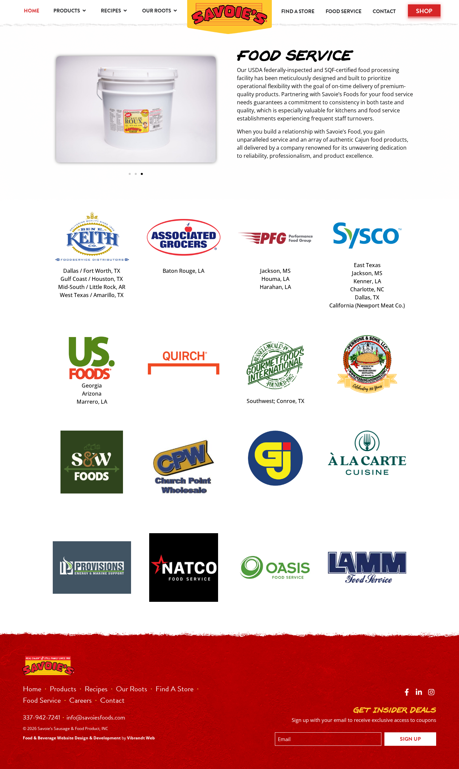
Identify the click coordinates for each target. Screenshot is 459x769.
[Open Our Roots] (175, 11)
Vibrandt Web (141, 738)
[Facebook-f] (407, 692)
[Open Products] (84, 11)
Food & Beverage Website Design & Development (72, 738)
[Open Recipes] (125, 11)
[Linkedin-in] (419, 692)
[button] (130, 174)
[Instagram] (431, 692)
